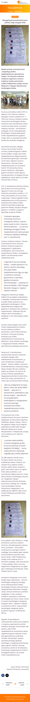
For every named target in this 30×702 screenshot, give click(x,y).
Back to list (15, 683)
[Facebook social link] (3, 675)
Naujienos (18, 11)
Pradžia (10, 11)
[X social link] (7, 675)
